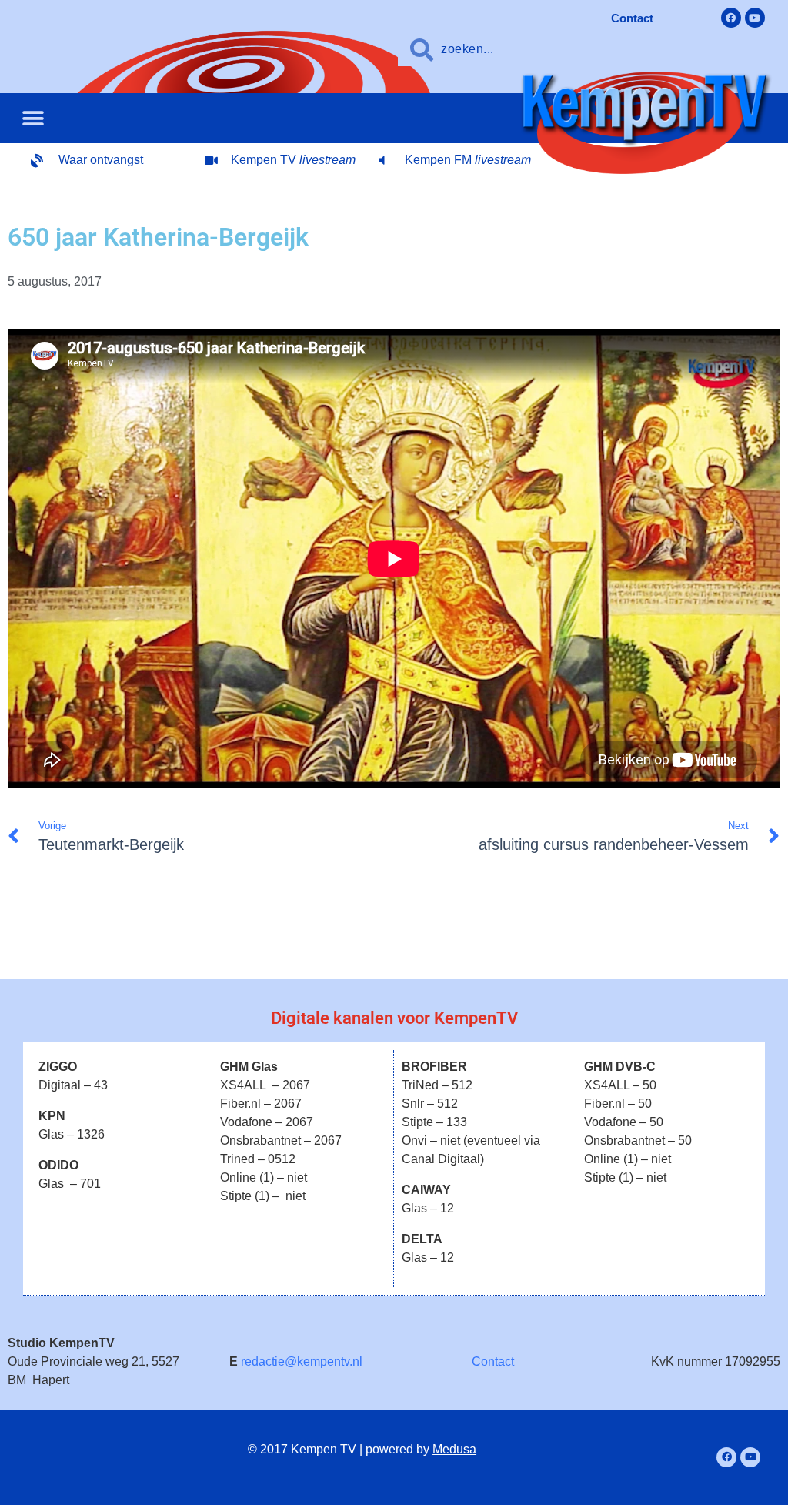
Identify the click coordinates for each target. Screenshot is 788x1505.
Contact (493, 1361)
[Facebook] (731, 18)
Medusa (454, 1449)
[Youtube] (755, 18)
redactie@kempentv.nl (301, 1361)
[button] (32, 118)
